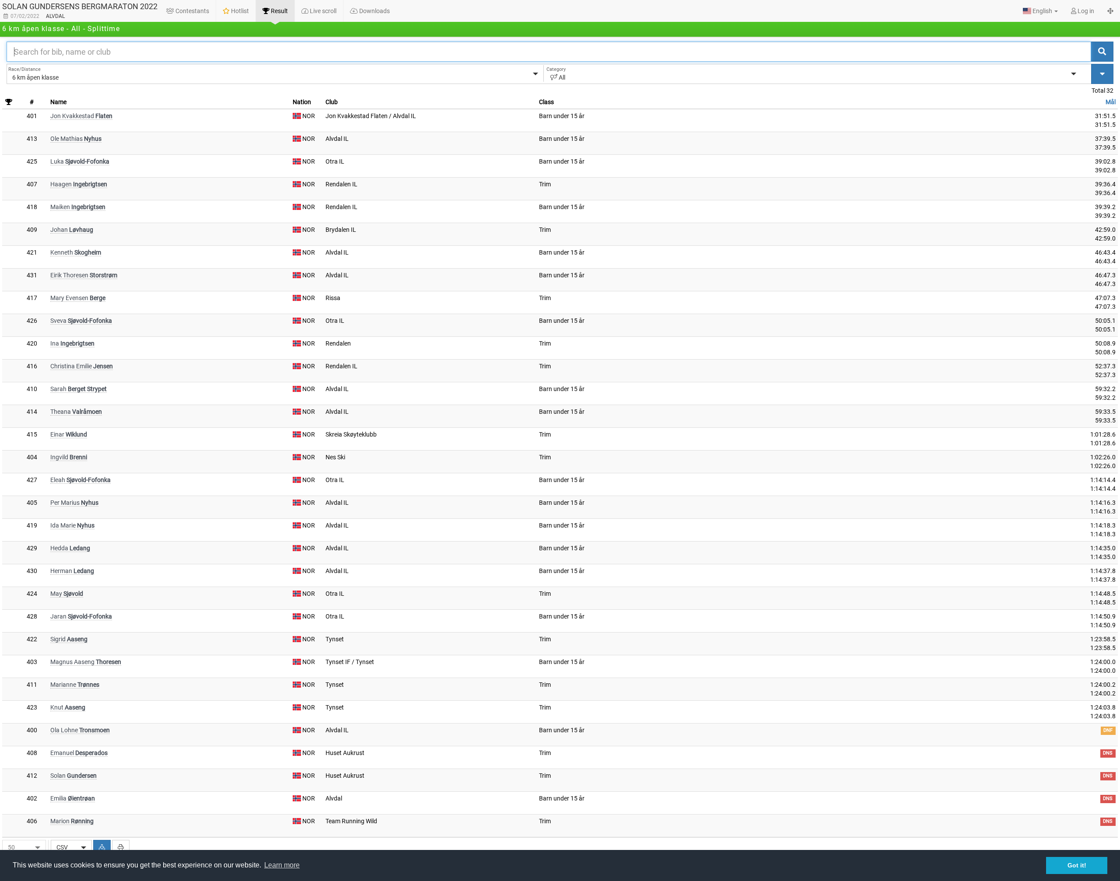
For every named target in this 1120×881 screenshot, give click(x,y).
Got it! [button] (1077, 865)
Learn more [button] (282, 865)
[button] (1040, 11)
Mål (1111, 101)
